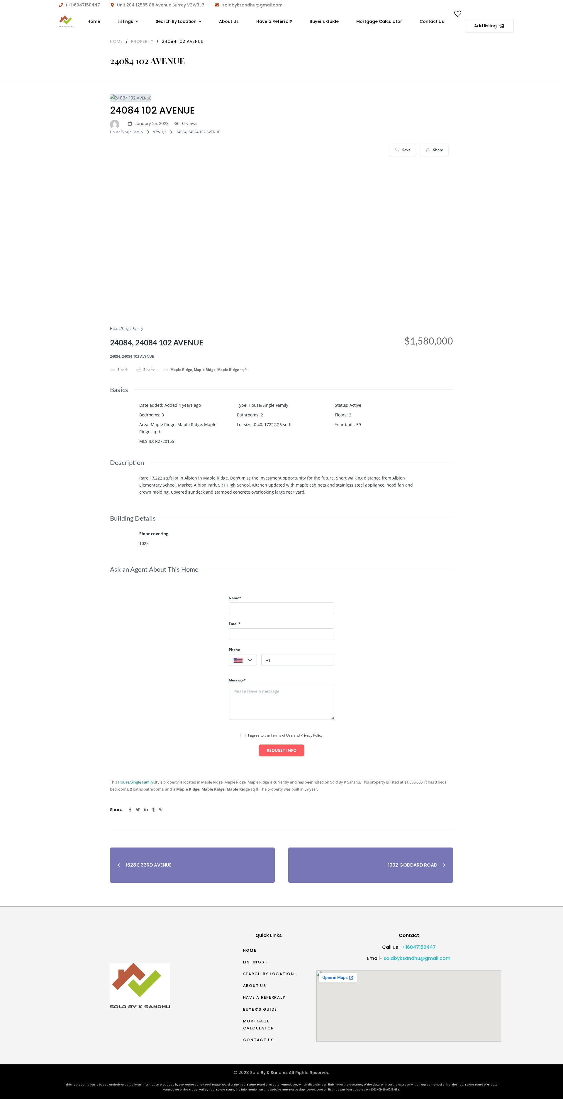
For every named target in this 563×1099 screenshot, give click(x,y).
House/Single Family (126, 131)
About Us (254, 985)
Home (250, 950)
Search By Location (268, 974)
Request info (281, 750)
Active (355, 405)
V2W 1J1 (159, 131)
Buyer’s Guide (260, 1009)
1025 (144, 543)
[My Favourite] (457, 15)
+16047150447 (419, 947)
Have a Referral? (264, 997)
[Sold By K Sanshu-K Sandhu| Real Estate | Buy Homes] (66, 21)
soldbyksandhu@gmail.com (417, 958)
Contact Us (258, 1040)
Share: (116, 810)
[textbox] (243, 660)
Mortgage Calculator (258, 1024)
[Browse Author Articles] (116, 124)
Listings (253, 962)
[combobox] (243, 660)
